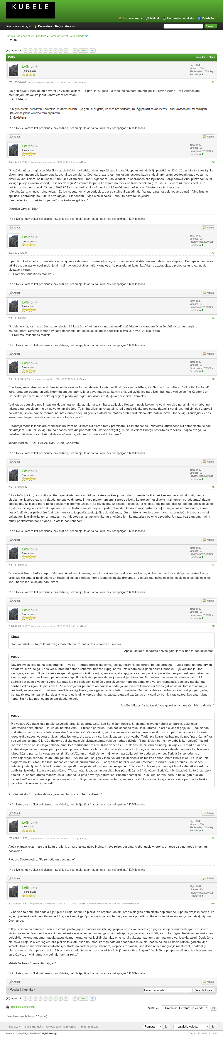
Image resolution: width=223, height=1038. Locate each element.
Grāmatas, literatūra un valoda (66, 36)
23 (75, 50)
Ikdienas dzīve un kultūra (31, 36)
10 (66, 50)
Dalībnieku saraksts (180, 18)
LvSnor (28, 66)
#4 (213, 318)
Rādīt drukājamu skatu (23, 1007)
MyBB (22, 1033)
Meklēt (154, 18)
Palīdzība (208, 18)
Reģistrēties (63, 26)
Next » (83, 50)
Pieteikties (45, 26)
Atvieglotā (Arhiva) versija (61, 1026)
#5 (213, 379)
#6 (213, 487)
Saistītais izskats (205, 57)
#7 (213, 565)
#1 (213, 82)
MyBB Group (49, 1033)
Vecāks (14, 989)
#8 (213, 626)
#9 (213, 838)
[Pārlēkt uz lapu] (92, 50)
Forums (10, 36)
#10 (213, 903)
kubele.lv (14, 1026)
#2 (213, 162)
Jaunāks (27, 989)
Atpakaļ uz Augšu (33, 1026)
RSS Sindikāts (89, 1026)
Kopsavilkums (132, 18)
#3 (213, 253)
